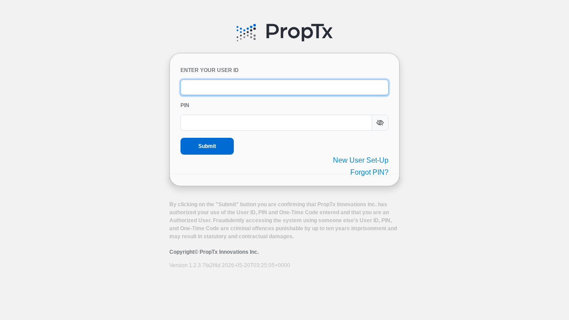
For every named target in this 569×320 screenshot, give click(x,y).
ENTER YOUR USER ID (209, 70)
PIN (184, 105)
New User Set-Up (361, 160)
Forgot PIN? (369, 172)
